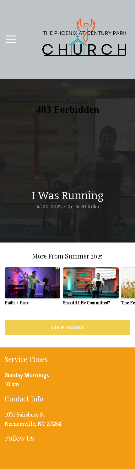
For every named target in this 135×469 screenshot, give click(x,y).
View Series (67, 327)
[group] (32, 289)
